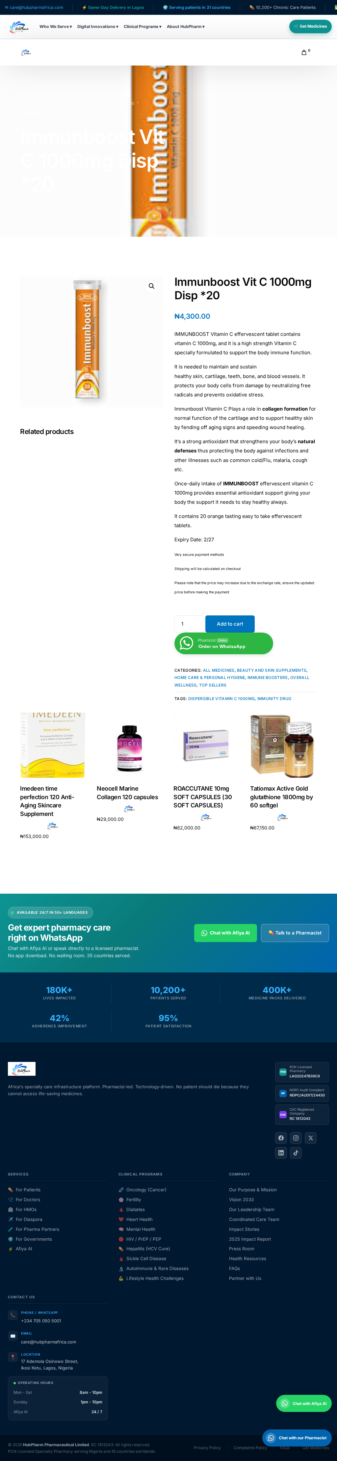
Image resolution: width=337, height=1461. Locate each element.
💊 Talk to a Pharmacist (295, 932)
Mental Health (136, 1229)
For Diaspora (25, 1219)
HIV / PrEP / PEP (139, 1239)
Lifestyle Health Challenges (151, 1278)
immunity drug (274, 698)
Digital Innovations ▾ (97, 26)
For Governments (30, 1239)
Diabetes (131, 1209)
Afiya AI (20, 1248)
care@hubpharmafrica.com (48, 1341)
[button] (152, 286)
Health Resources (247, 1258)
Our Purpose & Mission (253, 1189)
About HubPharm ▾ (186, 26)
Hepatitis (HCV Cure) (144, 1248)
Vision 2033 (241, 1199)
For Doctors (24, 1199)
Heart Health (135, 1219)
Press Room (241, 1248)
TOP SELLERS (212, 685)
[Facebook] (281, 1138)
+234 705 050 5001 (41, 1320)
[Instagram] (296, 1138)
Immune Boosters (267, 677)
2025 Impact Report (250, 1239)
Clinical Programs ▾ (143, 26)
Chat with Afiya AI (230, 932)
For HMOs (22, 1209)
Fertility (129, 1199)
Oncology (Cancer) (142, 1189)
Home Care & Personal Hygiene (209, 677)
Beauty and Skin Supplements (271, 670)
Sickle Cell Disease (142, 1258)
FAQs (234, 1268)
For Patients (24, 1189)
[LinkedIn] (281, 1153)
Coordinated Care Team (254, 1219)
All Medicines (219, 670)
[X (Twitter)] (311, 1138)
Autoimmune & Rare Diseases (153, 1268)
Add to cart (230, 624)
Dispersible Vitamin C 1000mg (221, 698)
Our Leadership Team (251, 1209)
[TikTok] (296, 1153)
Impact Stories (244, 1229)
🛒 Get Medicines (310, 26)
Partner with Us (245, 1278)
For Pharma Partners (33, 1229)
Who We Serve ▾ (55, 26)
